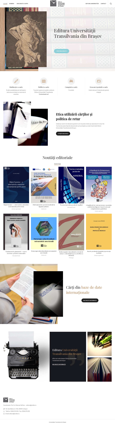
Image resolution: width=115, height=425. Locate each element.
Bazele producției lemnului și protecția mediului (99, 252)
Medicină (43, 209)
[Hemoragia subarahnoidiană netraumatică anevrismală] (44, 231)
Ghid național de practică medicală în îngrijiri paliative (44, 205)
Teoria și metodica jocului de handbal (71, 205)
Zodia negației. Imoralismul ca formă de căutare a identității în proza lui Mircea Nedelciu (71, 253)
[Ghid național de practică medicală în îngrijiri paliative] (44, 185)
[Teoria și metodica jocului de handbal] (71, 185)
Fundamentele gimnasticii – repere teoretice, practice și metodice (16, 252)
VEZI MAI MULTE (62, 51)
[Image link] (9, 400)
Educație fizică (71, 207)
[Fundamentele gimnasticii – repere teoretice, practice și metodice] (16, 232)
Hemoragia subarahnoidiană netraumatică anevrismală (43, 252)
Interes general (99, 211)
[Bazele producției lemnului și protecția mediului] (99, 232)
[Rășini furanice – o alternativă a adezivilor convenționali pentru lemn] (16, 185)
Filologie (71, 257)
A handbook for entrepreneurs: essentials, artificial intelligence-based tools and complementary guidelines (99, 207)
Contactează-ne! (44, 94)
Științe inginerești (16, 209)
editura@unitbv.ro (31, 405)
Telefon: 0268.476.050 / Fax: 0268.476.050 (18, 411)
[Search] (111, 3)
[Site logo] (57, 3)
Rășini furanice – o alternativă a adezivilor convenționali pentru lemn (16, 205)
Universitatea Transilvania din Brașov (57, 422)
